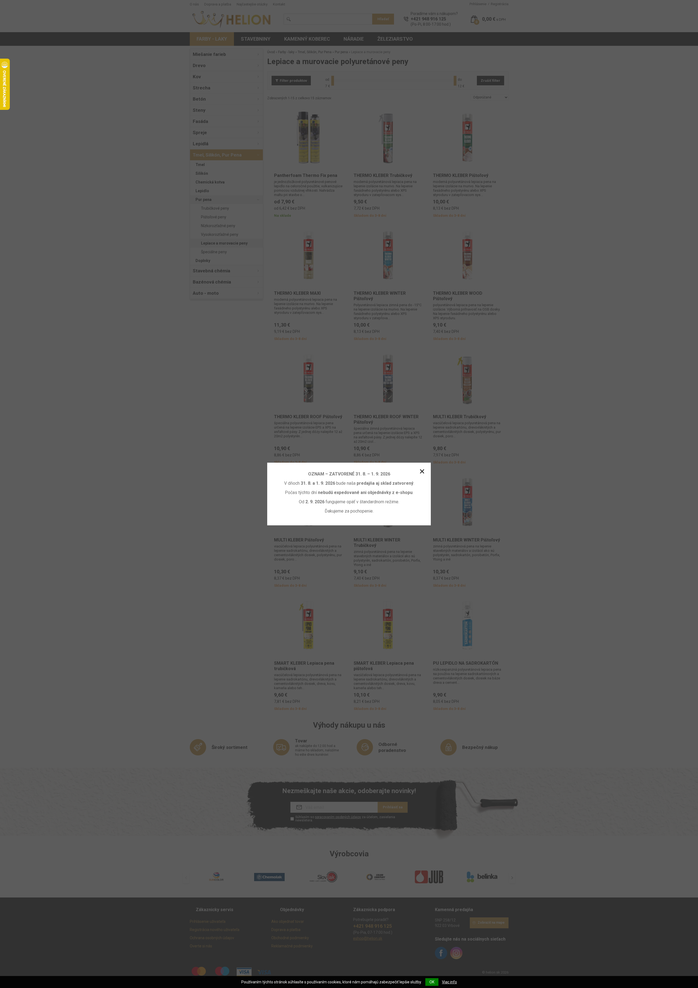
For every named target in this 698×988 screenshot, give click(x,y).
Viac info (449, 982)
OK (431, 982)
